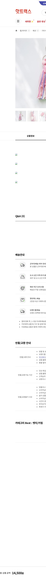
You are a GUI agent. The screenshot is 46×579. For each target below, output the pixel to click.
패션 (34, 30)
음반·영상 (41, 21)
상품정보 (30, 135)
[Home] (16, 31)
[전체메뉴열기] (18, 21)
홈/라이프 (23, 30)
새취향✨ (29, 21)
